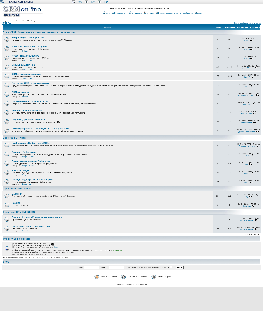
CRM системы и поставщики (27, 74)
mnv (246, 86)
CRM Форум (8, 23)
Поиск (107, 13)
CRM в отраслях (20, 92)
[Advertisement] (131, 299)
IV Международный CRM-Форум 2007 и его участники (40, 129)
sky (246, 197)
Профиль (150, 13)
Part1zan (246, 104)
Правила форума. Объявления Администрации (37, 217)
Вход (199, 13)
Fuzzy (56, 247)
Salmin (246, 155)
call (246, 164)
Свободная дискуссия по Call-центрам (32, 179)
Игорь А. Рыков (246, 220)
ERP (93, 2)
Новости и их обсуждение (25, 56)
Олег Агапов (246, 123)
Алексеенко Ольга (247, 146)
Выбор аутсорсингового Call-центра (31, 161)
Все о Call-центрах (14, 138)
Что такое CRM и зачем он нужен (29, 46)
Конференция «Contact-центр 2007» (31, 143)
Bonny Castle (246, 113)
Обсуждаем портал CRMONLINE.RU (31, 226)
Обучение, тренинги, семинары (28, 119)
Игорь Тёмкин (28, 157)
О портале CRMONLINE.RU (19, 212)
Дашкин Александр (246, 132)
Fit (31, 60)
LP (126, 284)
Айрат (246, 173)
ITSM (106, 2)
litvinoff (247, 40)
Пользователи (120, 13)
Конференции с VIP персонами (28, 37)
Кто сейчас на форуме (16, 239)
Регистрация (136, 13)
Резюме (16, 203)
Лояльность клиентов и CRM (27, 110)
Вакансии (17, 194)
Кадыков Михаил (247, 68)
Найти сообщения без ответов (247, 23)
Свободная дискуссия (23, 65)
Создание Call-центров (24, 152)
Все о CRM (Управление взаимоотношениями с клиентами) (39, 32)
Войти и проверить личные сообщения (175, 13)
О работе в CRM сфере (17, 188)
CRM (80, 2)
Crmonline (247, 206)
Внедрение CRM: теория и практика (31, 83)
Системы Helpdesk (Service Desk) (30, 101)
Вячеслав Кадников (246, 95)
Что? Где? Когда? (21, 170)
